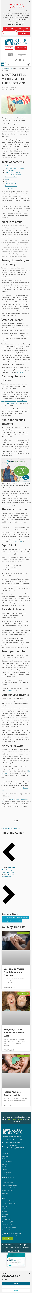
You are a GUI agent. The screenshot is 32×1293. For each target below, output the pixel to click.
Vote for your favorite (11, 186)
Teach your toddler (10, 184)
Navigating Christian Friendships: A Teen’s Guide (14, 1032)
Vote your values (9, 170)
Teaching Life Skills (14, 829)
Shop (3, 1198)
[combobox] (15, 64)
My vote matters (9, 188)
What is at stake (9, 166)
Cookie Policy (18, 1247)
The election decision (11, 177)
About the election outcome (13, 175)
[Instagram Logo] (12, 1251)
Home (3, 68)
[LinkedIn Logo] (19, 1251)
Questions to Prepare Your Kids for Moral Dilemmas (14, 972)
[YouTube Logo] (9, 1251)
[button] (2, 64)
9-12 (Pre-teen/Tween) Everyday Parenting (15, 917)
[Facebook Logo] (2, 1251)
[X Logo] (5, 1251)
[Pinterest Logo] (15, 1251)
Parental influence (10, 181)
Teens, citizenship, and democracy (14, 168)
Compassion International (8, 401)
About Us (5, 1153)
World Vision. (14, 403)
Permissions (26, 1247)
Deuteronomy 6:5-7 (17, 541)
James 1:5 (20, 372)
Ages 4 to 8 (8, 179)
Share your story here (14, 1119)
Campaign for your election (12, 172)
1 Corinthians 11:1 (11, 690)
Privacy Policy (9, 1247)
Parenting (9, 68)
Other (24, 33)
